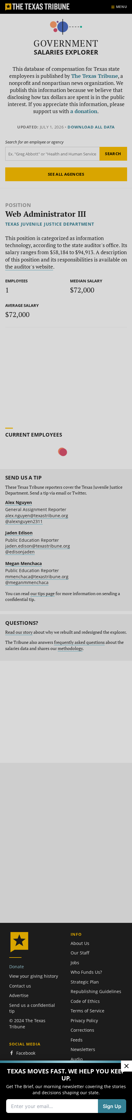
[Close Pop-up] (126, 1066)
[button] (66, 560)
